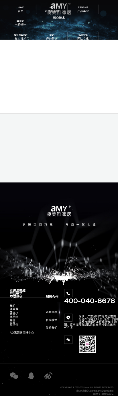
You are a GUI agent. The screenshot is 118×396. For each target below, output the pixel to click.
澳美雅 (14, 308)
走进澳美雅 (17, 290)
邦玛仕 (14, 324)
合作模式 (51, 320)
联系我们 (51, 327)
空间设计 (16, 296)
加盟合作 (52, 296)
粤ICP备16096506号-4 (103, 394)
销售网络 (51, 312)
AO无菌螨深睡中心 (22, 332)
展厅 (12, 312)
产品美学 (16, 293)
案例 (12, 320)
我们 (12, 305)
